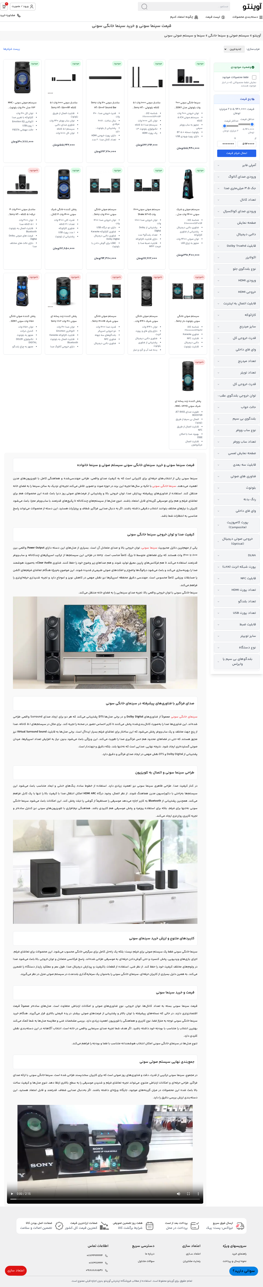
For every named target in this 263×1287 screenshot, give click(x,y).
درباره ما (150, 1254)
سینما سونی (189, 478)
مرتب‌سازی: (253, 49)
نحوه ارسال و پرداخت (235, 1261)
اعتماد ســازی (193, 1254)
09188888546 (94, 1270)
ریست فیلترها (11, 49)
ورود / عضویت (20, 6)
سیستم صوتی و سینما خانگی (228, 35)
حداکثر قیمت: (231, 121)
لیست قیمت (212, 17)
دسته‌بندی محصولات (245, 17)
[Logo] (246, 6)
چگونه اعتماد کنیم (181, 17)
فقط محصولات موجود (235, 77)
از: (255, 138)
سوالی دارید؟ (244, 1271)
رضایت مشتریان (192, 1261)
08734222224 (95, 1256)
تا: (235, 138)
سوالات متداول (146, 1261)
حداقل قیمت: (247, 119)
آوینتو (257, 35)
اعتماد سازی (15, 1270)
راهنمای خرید (239, 1254)
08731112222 (96, 1263)
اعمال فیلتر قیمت (236, 153)
